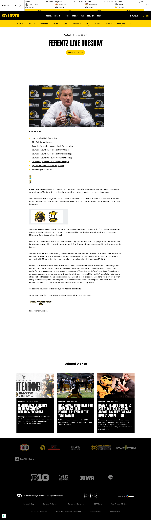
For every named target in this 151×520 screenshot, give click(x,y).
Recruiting (121, 23)
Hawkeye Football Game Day (44, 138)
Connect (75, 15)
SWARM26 (108, 23)
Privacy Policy (29, 504)
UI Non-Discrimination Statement (68, 511)
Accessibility (115, 511)
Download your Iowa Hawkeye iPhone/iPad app (52, 158)
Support (66, 15)
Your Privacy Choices (119, 504)
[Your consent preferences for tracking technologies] (4, 516)
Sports (49, 15)
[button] (20, 5)
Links (39, 10)
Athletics (91, 15)
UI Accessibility (95, 511)
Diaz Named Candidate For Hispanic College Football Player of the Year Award (75, 410)
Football (67, 35)
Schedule (44, 23)
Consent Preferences (51, 504)
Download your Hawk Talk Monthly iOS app (50, 150)
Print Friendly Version (38, 311)
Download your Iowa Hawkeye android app (50, 161)
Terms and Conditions (76, 504)
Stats (88, 23)
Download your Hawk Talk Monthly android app (52, 154)
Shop (99, 15)
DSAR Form (98, 504)
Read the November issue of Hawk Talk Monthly (52, 146)
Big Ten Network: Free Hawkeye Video (48, 165)
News (97, 23)
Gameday (77, 23)
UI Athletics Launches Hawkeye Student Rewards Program (32, 408)
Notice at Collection (39, 511)
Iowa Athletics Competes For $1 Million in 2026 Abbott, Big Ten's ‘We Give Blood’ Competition (115, 410)
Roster (55, 23)
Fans (83, 15)
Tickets (57, 15)
